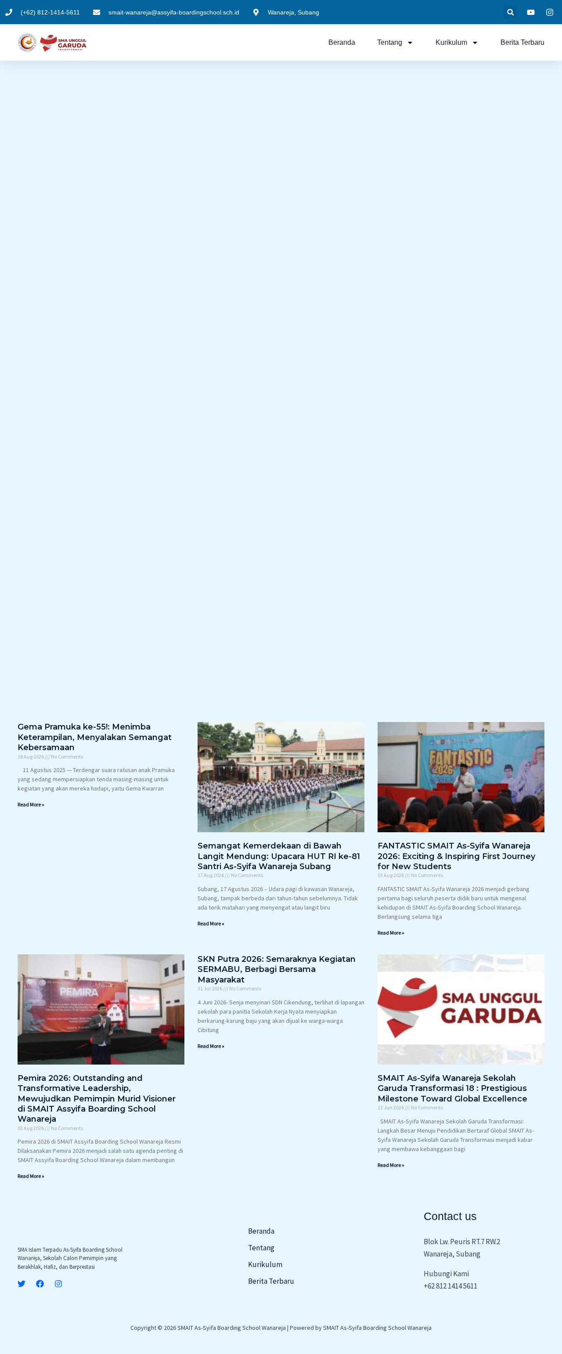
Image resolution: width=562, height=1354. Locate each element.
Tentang (389, 42)
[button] (510, 12)
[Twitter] (21, 1284)
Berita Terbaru (522, 42)
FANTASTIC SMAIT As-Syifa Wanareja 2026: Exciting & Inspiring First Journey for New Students (456, 856)
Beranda (341, 42)
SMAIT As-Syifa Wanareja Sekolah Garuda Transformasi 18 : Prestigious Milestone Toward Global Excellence (452, 1088)
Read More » (31, 804)
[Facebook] (40, 1284)
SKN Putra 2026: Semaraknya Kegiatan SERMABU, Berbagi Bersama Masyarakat (277, 969)
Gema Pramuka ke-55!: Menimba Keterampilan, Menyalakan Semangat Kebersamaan (95, 737)
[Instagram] (58, 1284)
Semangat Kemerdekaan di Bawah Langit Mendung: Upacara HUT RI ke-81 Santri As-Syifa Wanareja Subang (279, 856)
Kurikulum (451, 42)
